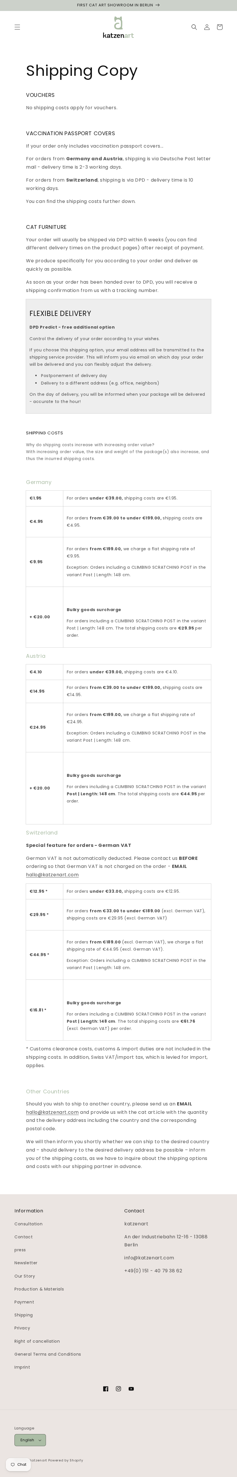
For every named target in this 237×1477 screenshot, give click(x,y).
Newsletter (26, 1263)
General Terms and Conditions (47, 1354)
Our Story (24, 1276)
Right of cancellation (37, 1341)
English (27, 1440)
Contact (23, 1237)
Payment (24, 1302)
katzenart (38, 1460)
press (20, 1250)
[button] (17, 27)
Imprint (22, 1367)
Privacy (22, 1328)
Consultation (28, 1224)
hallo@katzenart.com (52, 874)
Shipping (23, 1315)
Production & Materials (39, 1289)
